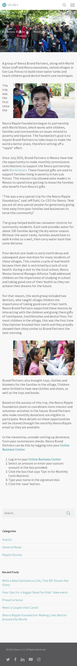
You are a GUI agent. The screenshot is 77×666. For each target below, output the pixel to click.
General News (12, 547)
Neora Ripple (15, 32)
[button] (72, 5)
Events (22, 36)
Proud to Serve (12, 600)
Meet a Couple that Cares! (20, 607)
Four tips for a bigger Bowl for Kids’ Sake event (35, 592)
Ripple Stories (12, 555)
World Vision (18, 170)
